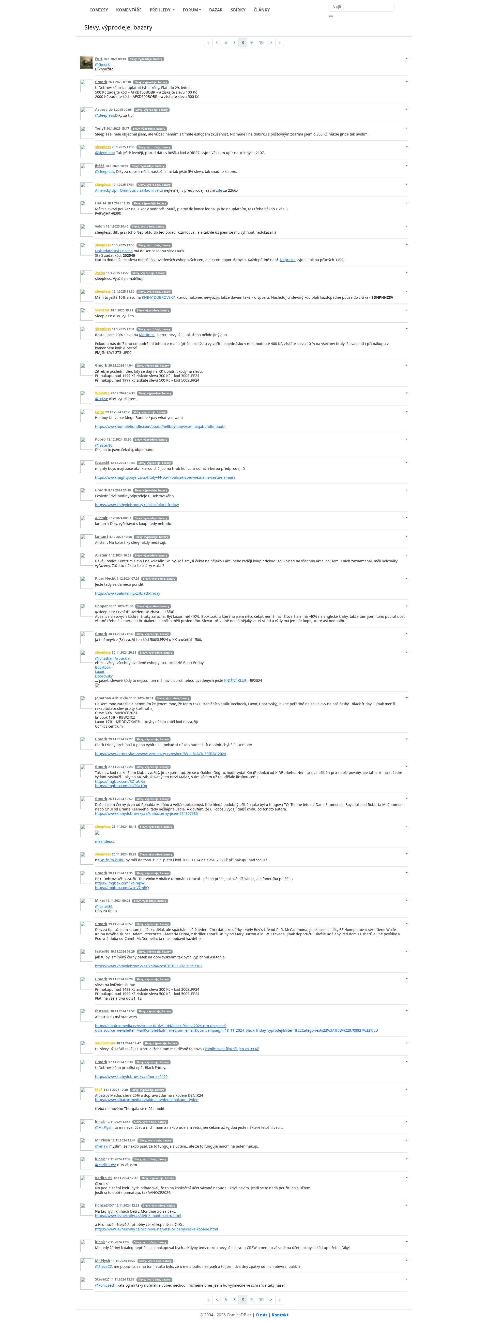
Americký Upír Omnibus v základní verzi (129, 190)
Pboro (100, 439)
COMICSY (98, 10)
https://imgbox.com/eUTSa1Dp (121, 785)
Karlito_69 (103, 1177)
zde (219, 190)
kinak (100, 1121)
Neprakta (288, 259)
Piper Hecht (105, 578)
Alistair (101, 517)
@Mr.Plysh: (104, 1127)
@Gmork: (103, 64)
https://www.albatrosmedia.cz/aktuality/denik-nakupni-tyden (147, 1099)
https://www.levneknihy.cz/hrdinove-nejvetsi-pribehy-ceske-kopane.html (156, 1229)
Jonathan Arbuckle (111, 698)
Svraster (102, 310)
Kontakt (280, 1315)
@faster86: (104, 445)
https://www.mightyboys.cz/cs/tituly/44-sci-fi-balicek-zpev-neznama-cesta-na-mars (165, 477)
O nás (261, 1315)
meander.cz (105, 841)
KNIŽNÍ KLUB (235, 680)
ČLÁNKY (262, 10)
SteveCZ (102, 1279)
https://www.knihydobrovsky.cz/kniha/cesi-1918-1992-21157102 (148, 966)
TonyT (100, 128)
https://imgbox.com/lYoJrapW (120, 883)
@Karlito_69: (105, 1164)
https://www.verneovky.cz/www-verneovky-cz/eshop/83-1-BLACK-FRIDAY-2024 (160, 753)
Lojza (99, 411)
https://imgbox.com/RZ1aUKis (120, 781)
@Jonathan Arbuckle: (113, 658)
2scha (100, 272)
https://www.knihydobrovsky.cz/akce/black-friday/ (137, 504)
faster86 (102, 462)
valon (100, 226)
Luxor (99, 671)
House (100, 203)
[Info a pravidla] (403, 28)
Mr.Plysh (102, 1140)
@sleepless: (105, 115)
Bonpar (101, 606)
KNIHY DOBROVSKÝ (158, 297)
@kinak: (101, 1146)
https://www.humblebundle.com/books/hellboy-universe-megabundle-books (160, 426)
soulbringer (105, 1043)
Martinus (147, 334)
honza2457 (104, 1205)
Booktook (102, 667)
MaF (98, 1089)
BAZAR (216, 10)
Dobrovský (104, 676)
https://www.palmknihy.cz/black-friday (127, 593)
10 (261, 42)
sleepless (103, 146)
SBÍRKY (238, 10)
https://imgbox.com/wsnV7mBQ (122, 887)
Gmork (101, 81)
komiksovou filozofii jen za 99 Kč (232, 1048)
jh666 (99, 165)
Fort (98, 58)
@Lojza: (101, 398)
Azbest (101, 109)
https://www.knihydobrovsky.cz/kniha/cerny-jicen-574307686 (146, 813)
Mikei (100, 900)
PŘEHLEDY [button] (161, 10)
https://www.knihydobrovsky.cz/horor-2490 (131, 1076)
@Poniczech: (105, 1285)
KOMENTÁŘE (129, 10)
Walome (102, 392)
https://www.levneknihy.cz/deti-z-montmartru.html (138, 1215)
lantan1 (101, 536)
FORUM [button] (190, 10)
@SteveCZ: (104, 1266)
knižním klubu (112, 859)
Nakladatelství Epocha (114, 250)
